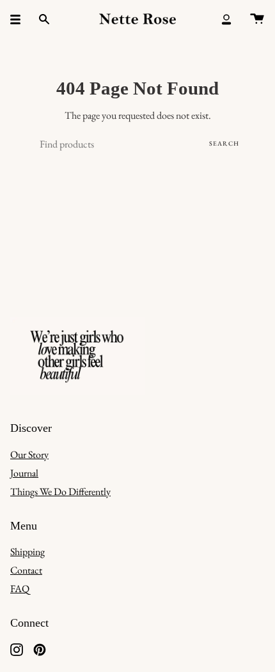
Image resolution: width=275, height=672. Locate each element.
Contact (26, 570)
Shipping (27, 551)
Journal (24, 473)
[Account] (226, 19)
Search (224, 143)
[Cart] (257, 19)
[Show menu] (19, 19)
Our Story (29, 454)
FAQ (19, 588)
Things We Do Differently (60, 491)
